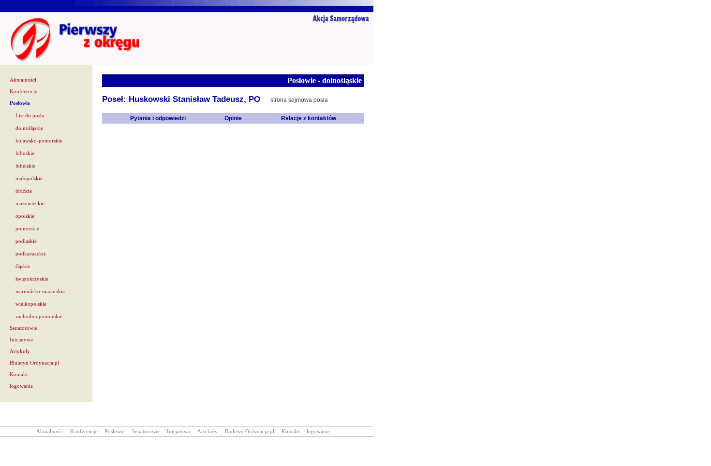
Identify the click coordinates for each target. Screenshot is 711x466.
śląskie (22, 266)
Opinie (233, 118)
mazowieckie (29, 203)
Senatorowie (23, 328)
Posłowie (20, 103)
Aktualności (23, 80)
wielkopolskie (30, 304)
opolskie (24, 216)
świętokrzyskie (31, 279)
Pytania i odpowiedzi (158, 118)
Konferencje (23, 91)
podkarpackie (30, 253)
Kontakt (19, 374)
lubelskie (25, 166)
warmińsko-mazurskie (40, 291)
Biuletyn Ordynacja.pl (34, 363)
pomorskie (27, 228)
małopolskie (29, 178)
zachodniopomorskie (38, 316)
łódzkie (23, 191)
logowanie (21, 386)
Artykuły (20, 351)
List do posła (29, 115)
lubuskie (24, 153)
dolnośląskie (29, 128)
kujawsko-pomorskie (38, 140)
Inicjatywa (21, 339)
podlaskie (26, 241)
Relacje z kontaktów (308, 118)
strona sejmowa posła (299, 100)
